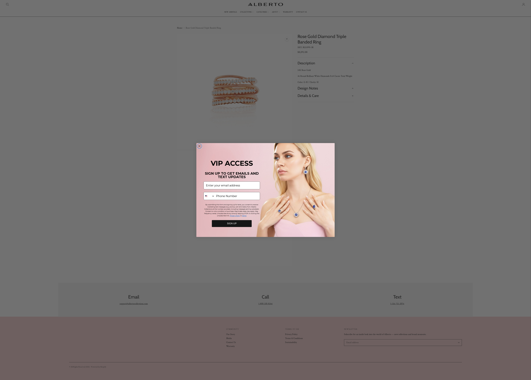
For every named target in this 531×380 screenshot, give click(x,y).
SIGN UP (232, 223)
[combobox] (209, 196)
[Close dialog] (199, 146)
